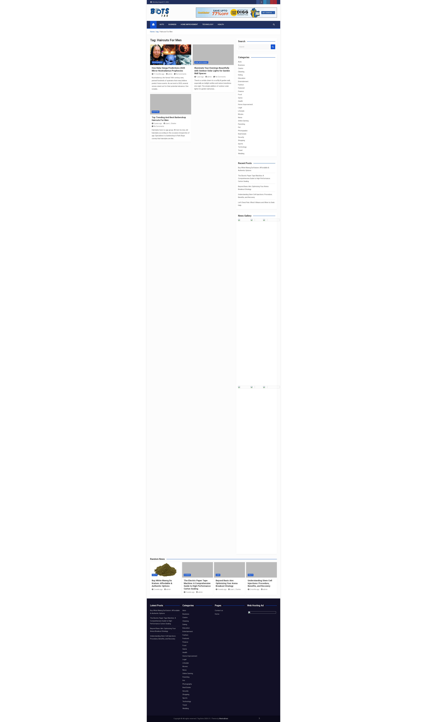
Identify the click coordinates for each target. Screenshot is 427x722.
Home (217, 614)
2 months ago (254, 589)
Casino (240, 68)
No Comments (181, 74)
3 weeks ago (190, 592)
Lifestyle (241, 111)
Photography (242, 131)
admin (170, 74)
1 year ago (200, 77)
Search (273, 46)
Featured (241, 88)
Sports (240, 144)
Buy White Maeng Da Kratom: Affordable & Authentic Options (162, 583)
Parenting (241, 124)
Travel (240, 150)
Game (240, 98)
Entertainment (157, 62)
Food (240, 95)
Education (241, 78)
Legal (240, 108)
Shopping (155, 112)
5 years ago (158, 123)
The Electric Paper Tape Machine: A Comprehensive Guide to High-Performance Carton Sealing (254, 178)
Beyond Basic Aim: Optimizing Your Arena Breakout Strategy (227, 583)
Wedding (241, 154)
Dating (240, 75)
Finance (241, 91)
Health (221, 24)
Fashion (241, 85)
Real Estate (242, 134)
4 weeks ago (222, 589)
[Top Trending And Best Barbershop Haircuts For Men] (170, 104)
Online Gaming (243, 121)
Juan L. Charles (170, 123)
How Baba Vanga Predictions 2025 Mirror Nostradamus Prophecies (168, 69)
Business (172, 24)
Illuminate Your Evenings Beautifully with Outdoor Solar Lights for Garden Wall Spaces (212, 71)
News (240, 118)
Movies (240, 114)
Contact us (219, 610)
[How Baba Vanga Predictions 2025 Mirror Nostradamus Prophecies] (170, 54)
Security (241, 137)
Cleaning (241, 72)
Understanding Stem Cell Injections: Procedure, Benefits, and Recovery (260, 583)
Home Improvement (189, 24)
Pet (239, 127)
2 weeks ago (158, 589)
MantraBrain (223, 719)
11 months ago (159, 74)
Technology (207, 24)
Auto (162, 24)
